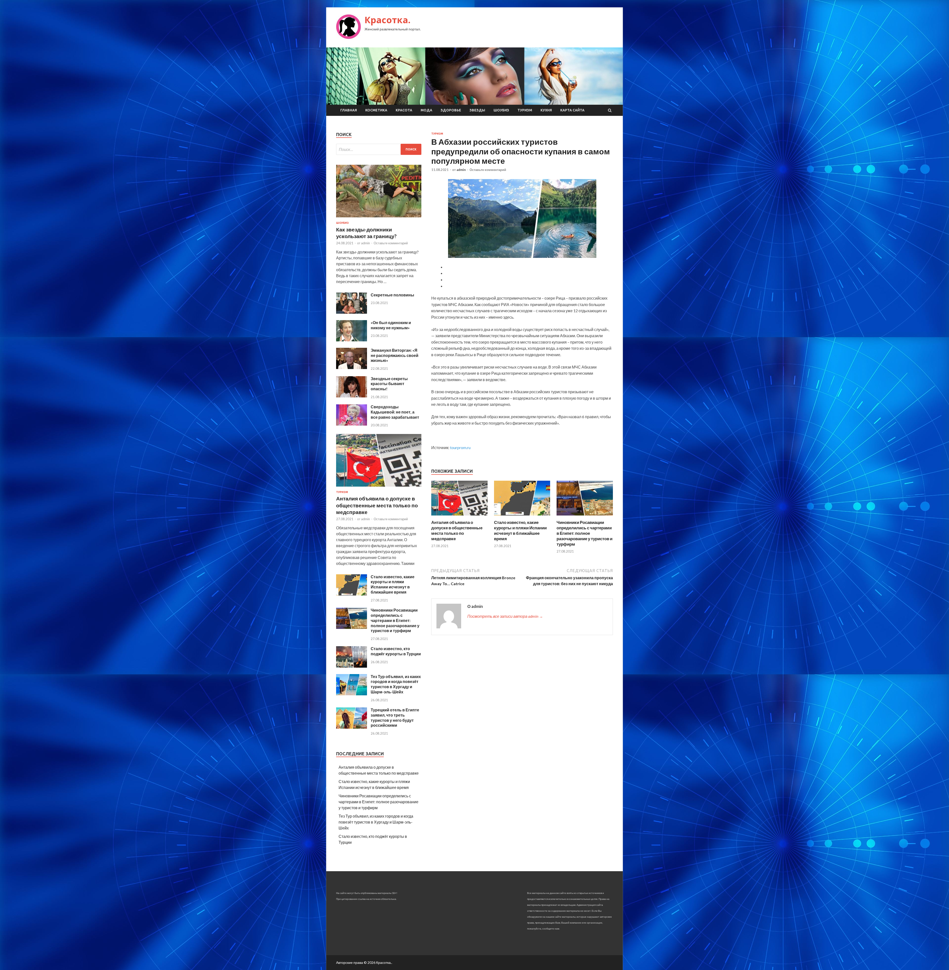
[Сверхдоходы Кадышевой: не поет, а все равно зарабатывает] (351, 424)
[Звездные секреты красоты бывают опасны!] (351, 395)
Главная (348, 110)
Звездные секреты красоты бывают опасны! (389, 383)
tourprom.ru (460, 447)
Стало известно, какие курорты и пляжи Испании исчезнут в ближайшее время (520, 530)
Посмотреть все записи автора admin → (505, 616)
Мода (426, 110)
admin (461, 170)
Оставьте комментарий (488, 170)
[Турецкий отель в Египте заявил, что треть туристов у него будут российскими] (351, 727)
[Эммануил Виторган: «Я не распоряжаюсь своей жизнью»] (351, 367)
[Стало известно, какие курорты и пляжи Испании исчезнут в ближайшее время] (522, 516)
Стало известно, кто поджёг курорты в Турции (396, 651)
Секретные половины (392, 294)
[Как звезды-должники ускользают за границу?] (378, 218)
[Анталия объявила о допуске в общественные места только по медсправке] (459, 516)
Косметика (376, 110)
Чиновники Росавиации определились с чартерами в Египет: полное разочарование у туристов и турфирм (584, 533)
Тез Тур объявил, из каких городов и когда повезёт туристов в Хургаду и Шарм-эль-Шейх (396, 684)
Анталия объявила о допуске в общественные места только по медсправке (456, 530)
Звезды (477, 110)
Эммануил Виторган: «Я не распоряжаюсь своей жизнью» (394, 355)
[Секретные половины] (351, 312)
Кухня (546, 110)
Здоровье (451, 110)
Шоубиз (501, 110)
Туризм (525, 110)
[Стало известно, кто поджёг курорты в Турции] (351, 666)
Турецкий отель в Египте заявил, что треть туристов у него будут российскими (395, 717)
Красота (404, 110)
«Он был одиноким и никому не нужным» (391, 325)
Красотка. (387, 20)
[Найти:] (378, 149)
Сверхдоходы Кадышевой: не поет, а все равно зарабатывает (395, 411)
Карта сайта (572, 110)
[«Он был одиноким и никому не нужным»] (351, 339)
